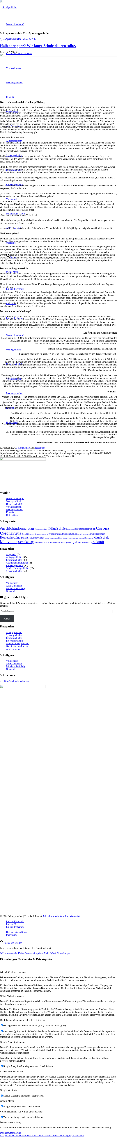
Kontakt (10, 512)
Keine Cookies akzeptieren (31, 953)
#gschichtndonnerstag (17, 528)
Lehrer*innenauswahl (70, 538)
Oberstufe (11, 591)
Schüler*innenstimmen (52, 542)
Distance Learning (81, 534)
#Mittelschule (57, 528)
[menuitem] (61, 932)
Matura (81, 538)
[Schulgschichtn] (8, 7)
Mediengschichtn (14, 393)
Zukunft (98, 542)
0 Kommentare (23, 447)
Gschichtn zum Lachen (17, 562)
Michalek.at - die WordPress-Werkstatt (61, 916)
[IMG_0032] (58, 56)
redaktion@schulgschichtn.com (15, 681)
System (76, 542)
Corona (102, 528)
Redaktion (40, 447)
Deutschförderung (28, 534)
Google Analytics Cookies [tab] (12, 1042)
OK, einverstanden (9, 953)
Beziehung (70, 529)
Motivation (9, 541)
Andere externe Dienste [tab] (11, 1071)
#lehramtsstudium (41, 529)
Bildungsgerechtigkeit (84, 528)
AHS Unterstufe (14, 585)
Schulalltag (26, 542)
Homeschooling (10, 537)
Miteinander (88, 538)
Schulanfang (38, 542)
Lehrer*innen (37, 537)
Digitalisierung (67, 533)
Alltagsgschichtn (14, 557)
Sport (63, 542)
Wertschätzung (86, 542)
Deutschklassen (40, 534)
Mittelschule (101, 537)
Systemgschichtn (8, 39)
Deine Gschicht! (14, 504)
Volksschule (12, 583)
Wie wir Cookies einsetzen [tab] (13, 972)
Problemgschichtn (14, 565)
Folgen (7, 618)
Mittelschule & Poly (26, 39)
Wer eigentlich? (13, 349)
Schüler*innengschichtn (17, 568)
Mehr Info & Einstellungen (57, 953)
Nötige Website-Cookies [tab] (11, 996)
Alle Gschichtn (13, 649)
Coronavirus (10, 533)
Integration (26, 538)
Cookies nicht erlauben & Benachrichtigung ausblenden (57, 1135)
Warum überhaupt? (15, 335)
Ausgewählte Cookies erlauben (15, 1135)
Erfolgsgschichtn (14, 560)
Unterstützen (12, 515)
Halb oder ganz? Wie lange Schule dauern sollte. (38, 46)
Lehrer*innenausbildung (53, 538)
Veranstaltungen (13, 506)
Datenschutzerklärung (10, 1132)
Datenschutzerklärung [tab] (10, 1122)
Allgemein (11, 554)
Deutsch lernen (53, 534)
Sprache (68, 542)
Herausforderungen (97, 534)
